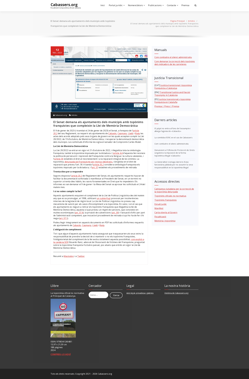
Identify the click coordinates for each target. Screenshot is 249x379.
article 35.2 (98, 164)
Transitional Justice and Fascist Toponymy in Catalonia (172, 94)
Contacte (171, 5)
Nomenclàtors (135, 5)
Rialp (137, 133)
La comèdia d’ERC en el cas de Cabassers (173, 137)
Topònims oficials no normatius (170, 195)
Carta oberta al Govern (165, 212)
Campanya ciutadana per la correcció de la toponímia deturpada (174, 190)
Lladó (130, 133)
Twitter (81, 256)
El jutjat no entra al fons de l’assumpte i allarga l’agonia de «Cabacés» (172, 129)
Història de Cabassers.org (176, 293)
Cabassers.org (64, 4)
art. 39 (115, 212)
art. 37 (95, 167)
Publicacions (154, 5)
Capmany (122, 133)
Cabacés (112, 133)
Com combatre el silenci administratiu (173, 57)
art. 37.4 (79, 212)
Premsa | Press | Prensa (166, 106)
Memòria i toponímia (164, 220)
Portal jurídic (116, 5)
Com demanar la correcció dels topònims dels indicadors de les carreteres (174, 63)
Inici (103, 5)
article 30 (58, 158)
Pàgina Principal (177, 21)
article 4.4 (118, 153)
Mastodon (69, 256)
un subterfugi (104, 198)
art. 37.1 (63, 218)
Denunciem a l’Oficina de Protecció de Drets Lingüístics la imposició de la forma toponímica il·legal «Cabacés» (174, 153)
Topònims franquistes (165, 200)
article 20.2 (76, 175)
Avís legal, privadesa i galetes (140, 293)
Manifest (158, 208)
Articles (191, 21)
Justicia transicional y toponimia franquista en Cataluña (172, 101)
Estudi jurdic (160, 204)
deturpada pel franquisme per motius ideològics (88, 161)
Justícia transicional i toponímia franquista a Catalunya (173, 87)
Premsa (185, 5)
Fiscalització (160, 216)
